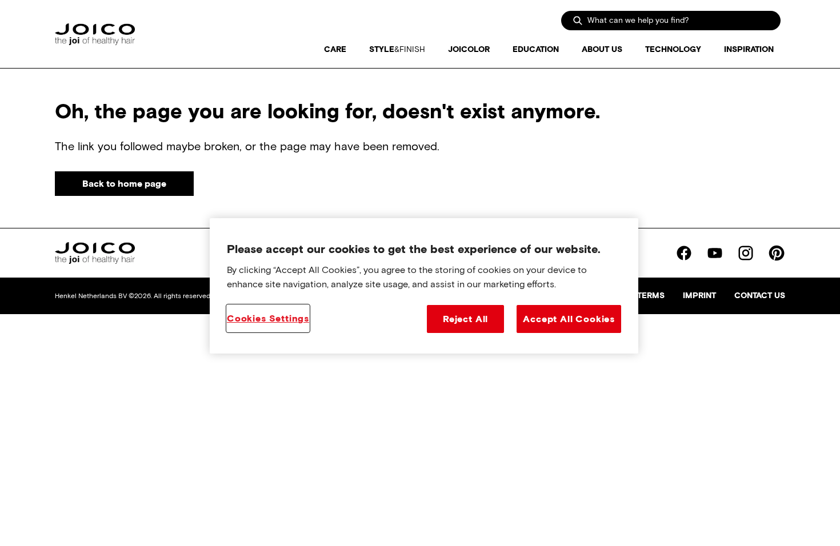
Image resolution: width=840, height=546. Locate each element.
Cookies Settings (268, 318)
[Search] (578, 20)
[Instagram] (745, 253)
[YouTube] (714, 253)
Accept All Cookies (569, 318)
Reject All (465, 318)
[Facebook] (684, 253)
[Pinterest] (776, 253)
